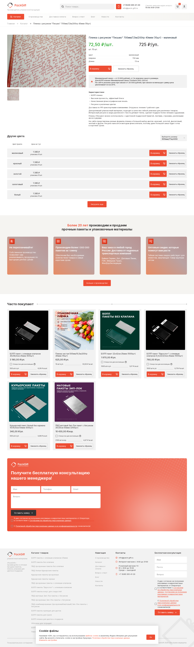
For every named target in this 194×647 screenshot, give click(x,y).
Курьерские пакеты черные (43, 579)
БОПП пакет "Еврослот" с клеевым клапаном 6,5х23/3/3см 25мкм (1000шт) (165, 355)
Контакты (119, 17)
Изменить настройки (48, 640)
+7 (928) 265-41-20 (131, 5)
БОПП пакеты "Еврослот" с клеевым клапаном (51, 587)
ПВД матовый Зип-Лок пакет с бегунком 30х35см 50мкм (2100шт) (74, 426)
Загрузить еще (97, 204)
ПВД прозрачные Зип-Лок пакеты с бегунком (50, 600)
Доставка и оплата (57, 17)
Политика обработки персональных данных (111, 638)
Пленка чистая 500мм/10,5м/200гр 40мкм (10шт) (71, 355)
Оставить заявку (22, 513)
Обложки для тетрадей (41, 623)
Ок (151, 637)
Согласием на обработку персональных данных (50, 520)
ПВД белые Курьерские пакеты (44, 570)
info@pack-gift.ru (130, 8)
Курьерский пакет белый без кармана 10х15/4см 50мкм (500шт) (27, 426)
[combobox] (87, 6)
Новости (105, 17)
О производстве (36, 17)
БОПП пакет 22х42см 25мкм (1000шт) (118, 354)
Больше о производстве (97, 283)
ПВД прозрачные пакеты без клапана (47, 566)
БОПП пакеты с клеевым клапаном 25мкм (49, 558)
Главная (11, 23)
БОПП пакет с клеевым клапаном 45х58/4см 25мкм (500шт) (25, 355)
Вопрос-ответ (78, 17)
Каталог (24, 23)
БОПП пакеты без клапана (42, 562)
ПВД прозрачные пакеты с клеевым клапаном (51, 583)
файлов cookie (92, 636)
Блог (93, 17)
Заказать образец (126, 69)
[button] (13, 95)
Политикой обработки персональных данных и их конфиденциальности (46, 526)
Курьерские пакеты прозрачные (45, 575)
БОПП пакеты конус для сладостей (46, 591)
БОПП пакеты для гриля (41, 615)
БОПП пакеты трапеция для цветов (46, 611)
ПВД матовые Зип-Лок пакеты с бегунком (49, 596)
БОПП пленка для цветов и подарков (47, 619)
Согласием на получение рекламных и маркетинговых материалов (172, 594)
